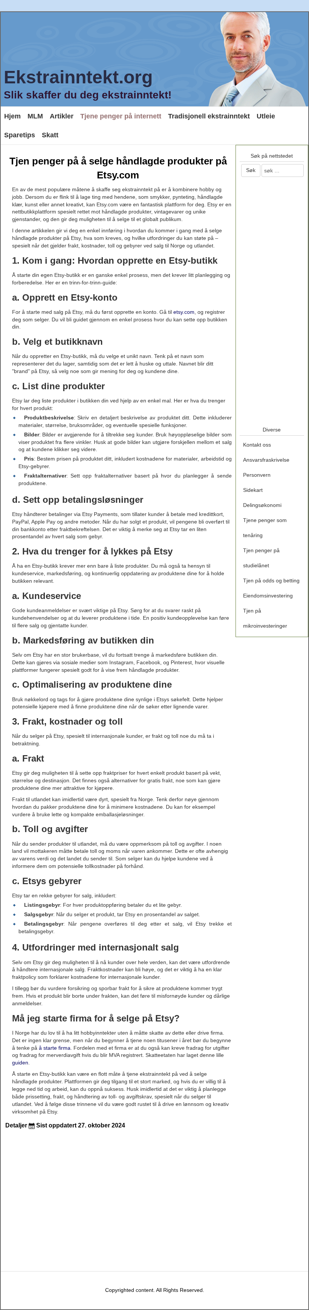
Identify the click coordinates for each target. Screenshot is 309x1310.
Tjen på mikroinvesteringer (265, 618)
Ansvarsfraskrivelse (266, 460)
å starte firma (53, 1048)
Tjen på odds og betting (271, 580)
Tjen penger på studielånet (261, 557)
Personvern (257, 475)
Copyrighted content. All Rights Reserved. (154, 1290)
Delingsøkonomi (262, 505)
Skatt (50, 135)
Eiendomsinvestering (268, 596)
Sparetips (19, 135)
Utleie (266, 116)
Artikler (61, 116)
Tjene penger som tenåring (265, 527)
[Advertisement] (59, 1192)
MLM (35, 116)
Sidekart (253, 490)
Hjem (12, 116)
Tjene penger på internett (120, 116)
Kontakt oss (257, 445)
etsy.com (183, 312)
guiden (20, 1063)
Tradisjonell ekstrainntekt (209, 116)
